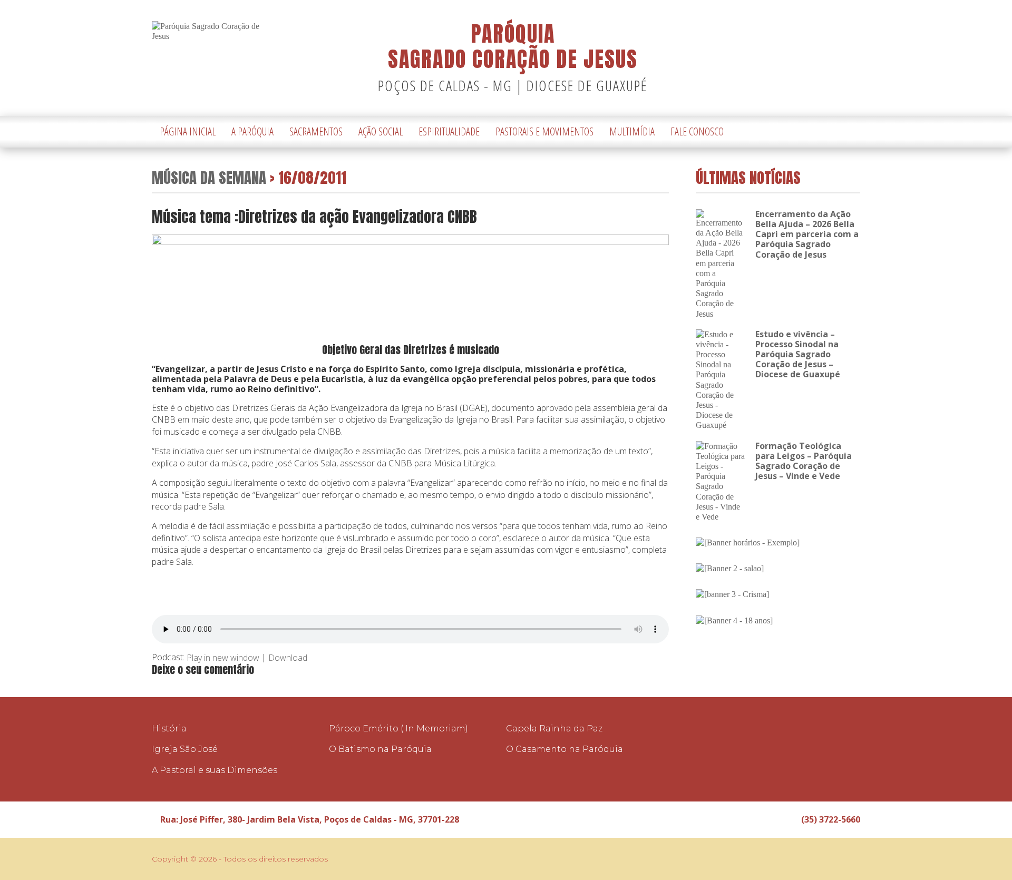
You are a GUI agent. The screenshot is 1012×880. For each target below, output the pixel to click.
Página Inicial (188, 131)
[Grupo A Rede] (826, 858)
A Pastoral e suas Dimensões (214, 770)
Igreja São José (185, 749)
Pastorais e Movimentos (544, 131)
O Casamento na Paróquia (564, 749)
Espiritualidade (449, 131)
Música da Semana (209, 177)
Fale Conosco (697, 131)
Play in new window (223, 657)
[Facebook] (836, 132)
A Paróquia (252, 131)
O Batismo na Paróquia (380, 749)
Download (287, 657)
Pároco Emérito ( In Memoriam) (398, 728)
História (169, 728)
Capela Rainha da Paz (554, 728)
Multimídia (632, 131)
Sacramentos (316, 131)
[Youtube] (852, 132)
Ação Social (380, 131)
